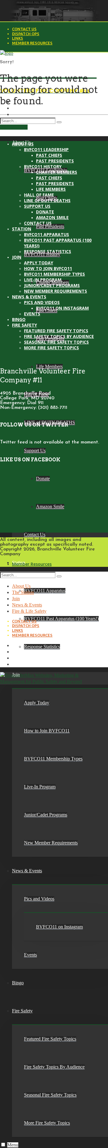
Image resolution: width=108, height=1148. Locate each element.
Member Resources (32, 43)
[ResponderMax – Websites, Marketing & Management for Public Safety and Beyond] (43, 681)
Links (17, 38)
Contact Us (24, 29)
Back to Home (14, 127)
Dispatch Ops (25, 34)
